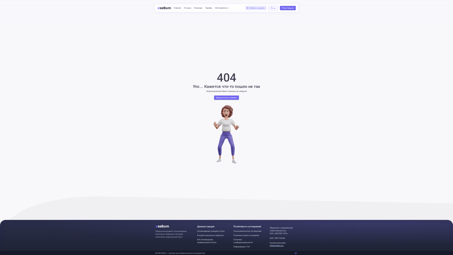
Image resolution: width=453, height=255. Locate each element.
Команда (198, 8)
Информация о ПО (241, 247)
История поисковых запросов (210, 235)
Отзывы (187, 8)
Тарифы (208, 8)
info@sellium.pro (277, 246)
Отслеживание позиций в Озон (210, 231)
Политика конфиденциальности (243, 241)
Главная (177, 8)
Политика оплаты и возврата (246, 235)
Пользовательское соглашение (247, 231)
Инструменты (221, 8)
